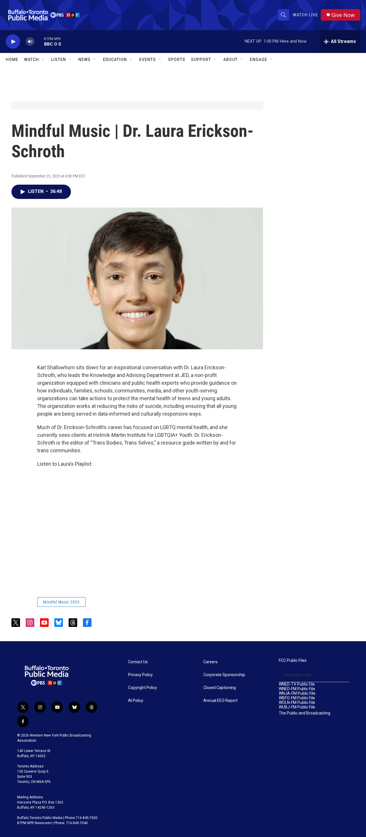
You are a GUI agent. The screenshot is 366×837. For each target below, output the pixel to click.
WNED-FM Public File (297, 689)
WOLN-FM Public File (297, 702)
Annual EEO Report (220, 700)
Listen (58, 59)
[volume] (30, 41)
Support (201, 59)
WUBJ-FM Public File (297, 707)
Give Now (343, 15)
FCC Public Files (293, 660)
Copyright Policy (142, 688)
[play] (12, 41)
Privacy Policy (140, 675)
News (84, 59)
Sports (176, 59)
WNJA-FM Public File (297, 693)
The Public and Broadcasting (304, 713)
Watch (31, 59)
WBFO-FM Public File (297, 698)
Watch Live (305, 15)
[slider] (39, 41)
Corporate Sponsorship (224, 675)
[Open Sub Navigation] (43, 59)
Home (12, 59)
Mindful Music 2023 (61, 602)
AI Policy (135, 700)
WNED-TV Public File (297, 684)
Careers (210, 662)
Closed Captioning (219, 688)
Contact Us (138, 662)
